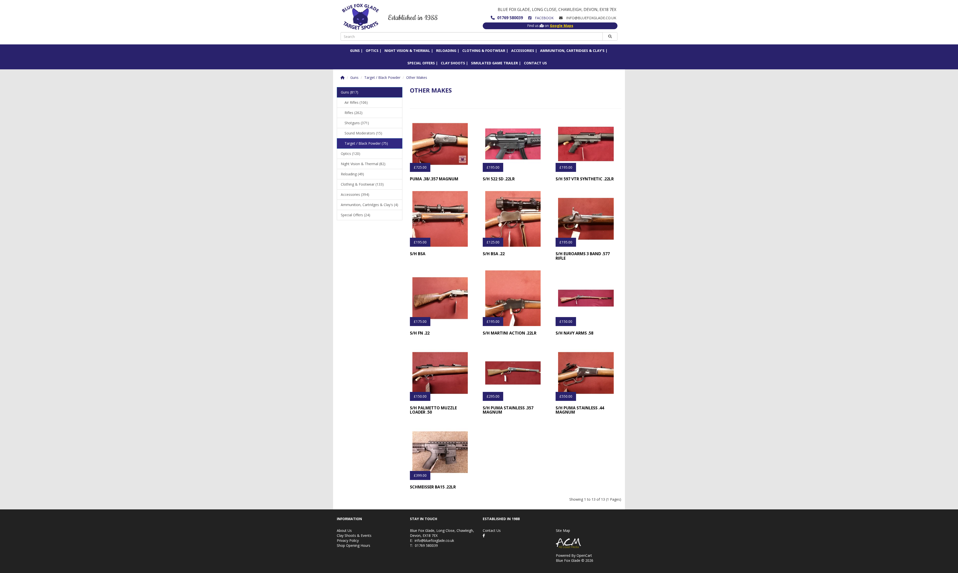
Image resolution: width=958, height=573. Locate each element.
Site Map (563, 530)
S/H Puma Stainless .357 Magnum (508, 410)
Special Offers (421, 63)
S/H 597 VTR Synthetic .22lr (585, 179)
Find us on (550, 25)
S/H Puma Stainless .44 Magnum (580, 410)
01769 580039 (510, 17)
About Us (344, 530)
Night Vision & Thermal (407, 50)
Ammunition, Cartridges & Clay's (572, 50)
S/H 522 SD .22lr (499, 179)
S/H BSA (417, 253)
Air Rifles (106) (356, 102)
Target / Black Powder (382, 77)
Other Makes (416, 77)
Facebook (544, 17)
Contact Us (535, 63)
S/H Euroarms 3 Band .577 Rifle (583, 256)
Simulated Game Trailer (494, 63)
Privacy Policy (348, 540)
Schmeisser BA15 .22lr (433, 487)
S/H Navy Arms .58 (574, 333)
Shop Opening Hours (353, 545)
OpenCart (584, 555)
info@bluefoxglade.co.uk (434, 540)
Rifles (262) (353, 112)
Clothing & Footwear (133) (362, 184)
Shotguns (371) (357, 122)
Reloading (446, 50)
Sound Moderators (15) (363, 133)
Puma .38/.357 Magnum (434, 179)
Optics (372, 50)
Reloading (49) (352, 174)
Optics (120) (350, 153)
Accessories (522, 50)
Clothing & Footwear (483, 50)
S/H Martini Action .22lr (509, 333)
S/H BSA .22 (494, 253)
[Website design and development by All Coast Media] (588, 543)
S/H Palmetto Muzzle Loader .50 (433, 410)
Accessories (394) (355, 194)
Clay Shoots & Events (354, 535)
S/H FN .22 (420, 333)
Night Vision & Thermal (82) (363, 163)
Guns (355, 50)
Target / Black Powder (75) (366, 143)
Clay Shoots (453, 63)
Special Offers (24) (355, 215)
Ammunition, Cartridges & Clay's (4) (369, 204)
